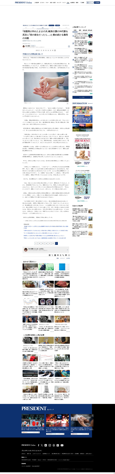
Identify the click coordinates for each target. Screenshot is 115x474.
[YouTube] (62, 445)
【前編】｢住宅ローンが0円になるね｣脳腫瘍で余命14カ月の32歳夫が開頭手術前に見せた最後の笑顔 (46, 220)
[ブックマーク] (69, 46)
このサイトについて (36, 453)
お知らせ (23, 453)
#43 (33, 27)
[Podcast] (58, 445)
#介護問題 (57, 25)
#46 (59, 27)
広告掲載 (77, 453)
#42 (26, 27)
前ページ (38, 50)
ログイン (91, 2)
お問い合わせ (88, 453)
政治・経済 (53, 2)
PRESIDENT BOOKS (52, 459)
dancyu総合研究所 (35, 466)
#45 (52, 27)
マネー (47, 2)
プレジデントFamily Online (63, 459)
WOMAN (34, 459)
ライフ (64, 2)
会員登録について (46, 453)
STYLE (44, 459)
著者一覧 (29, 453)
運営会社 (82, 453)
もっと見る (81, 97)
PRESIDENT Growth (26, 459)
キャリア (59, 2)
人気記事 (36, 2)
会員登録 (97, 2)
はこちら (82, 166)
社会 (68, 2)
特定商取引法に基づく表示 (67, 453)
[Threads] (54, 445)
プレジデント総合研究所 (26, 466)
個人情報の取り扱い (56, 453)
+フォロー (33, 45)
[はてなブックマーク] (46, 445)
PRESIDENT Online (26, 43)
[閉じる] (114, 473)
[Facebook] (38, 445)
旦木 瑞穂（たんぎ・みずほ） (36, 248)
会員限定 (72, 2)
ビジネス (42, 2)
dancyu (39, 459)
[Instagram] (50, 445)
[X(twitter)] (42, 445)
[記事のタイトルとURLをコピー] (63, 255)
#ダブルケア (51, 25)
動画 (77, 2)
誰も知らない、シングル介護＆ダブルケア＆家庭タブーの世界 (35, 25)
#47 (66, 27)
